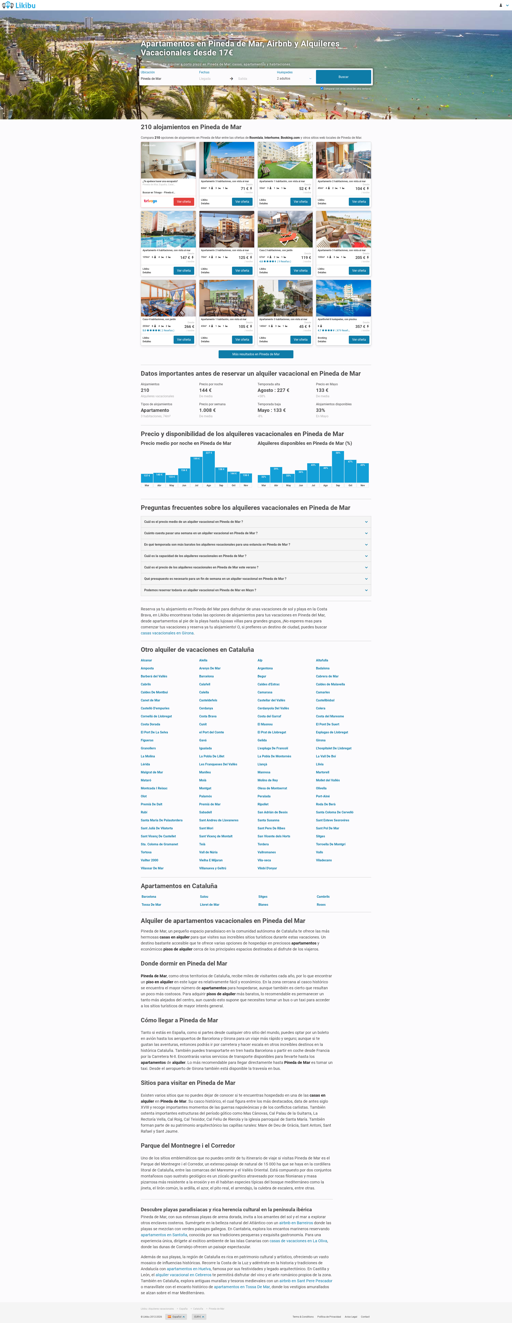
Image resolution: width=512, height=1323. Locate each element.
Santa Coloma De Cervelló (334, 812)
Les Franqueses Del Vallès (218, 764)
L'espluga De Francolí (273, 748)
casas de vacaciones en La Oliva (298, 1240)
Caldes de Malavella (330, 684)
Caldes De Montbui (154, 692)
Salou (204, 897)
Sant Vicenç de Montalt (215, 836)
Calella (204, 692)
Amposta (147, 668)
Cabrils (146, 684)
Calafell (204, 684)
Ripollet (263, 804)
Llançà (262, 764)
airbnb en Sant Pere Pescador (305, 1280)
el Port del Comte (211, 732)
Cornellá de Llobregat (156, 716)
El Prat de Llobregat (272, 732)
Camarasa (265, 692)
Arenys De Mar (210, 668)
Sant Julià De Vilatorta (157, 828)
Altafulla (322, 660)
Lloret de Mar (209, 905)
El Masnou (265, 724)
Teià (202, 844)
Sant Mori (206, 828)
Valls (319, 852)
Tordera (263, 844)
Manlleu (205, 772)
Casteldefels (208, 700)
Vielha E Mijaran (211, 860)
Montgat (205, 788)
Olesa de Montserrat (272, 788)
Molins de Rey (268, 780)
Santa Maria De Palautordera (162, 820)
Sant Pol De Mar (327, 828)
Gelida (262, 740)
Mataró (146, 780)
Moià (202, 780)
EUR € (197, 1316)
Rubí (144, 812)
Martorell (322, 772)
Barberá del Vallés (154, 676)
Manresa (264, 772)
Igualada (205, 748)
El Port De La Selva (154, 732)
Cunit (203, 724)
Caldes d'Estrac (269, 684)
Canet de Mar (150, 700)
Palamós (205, 796)
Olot (144, 796)
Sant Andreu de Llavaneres (218, 820)
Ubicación (148, 72)
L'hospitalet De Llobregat (333, 748)
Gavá (203, 740)
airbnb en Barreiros (296, 1222)
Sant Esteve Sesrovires (332, 820)
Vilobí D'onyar (267, 868)
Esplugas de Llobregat (332, 732)
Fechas (204, 72)
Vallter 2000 (149, 860)
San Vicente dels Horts (274, 836)
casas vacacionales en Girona (167, 633)
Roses (321, 905)
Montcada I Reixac (154, 788)
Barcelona (206, 676)
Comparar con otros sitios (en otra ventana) (347, 88)
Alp (260, 660)
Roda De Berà (326, 804)
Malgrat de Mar (152, 772)
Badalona (323, 668)
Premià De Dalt (151, 804)
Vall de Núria (208, 852)
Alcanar (146, 660)
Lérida (145, 764)
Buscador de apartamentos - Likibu (19, 5)
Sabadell (205, 812)
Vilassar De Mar (152, 868)
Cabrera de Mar (327, 676)
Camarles (323, 692)
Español (177, 1316)
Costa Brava (208, 716)
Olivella (321, 788)
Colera (320, 708)
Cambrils (323, 897)
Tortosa (146, 852)
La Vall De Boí (326, 756)
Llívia (320, 764)
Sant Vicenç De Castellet (158, 836)
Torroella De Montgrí (330, 844)
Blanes (263, 905)
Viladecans (324, 860)
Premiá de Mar (210, 804)
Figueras (147, 740)
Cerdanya (206, 708)
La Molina (148, 756)
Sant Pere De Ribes (271, 828)
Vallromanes (267, 852)
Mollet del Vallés (328, 780)
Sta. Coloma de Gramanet (159, 844)
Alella (203, 660)
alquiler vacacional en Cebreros (183, 1274)
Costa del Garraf (269, 716)
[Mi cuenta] (504, 5)
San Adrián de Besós (273, 812)
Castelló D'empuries (155, 708)
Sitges (320, 836)
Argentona (265, 668)
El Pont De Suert (327, 724)
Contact (365, 1316)
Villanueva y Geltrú (212, 868)
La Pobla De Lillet (211, 756)
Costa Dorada (150, 724)
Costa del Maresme (330, 716)
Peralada (264, 796)
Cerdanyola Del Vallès (273, 708)
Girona (321, 740)
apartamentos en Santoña (164, 1234)
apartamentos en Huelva (189, 1268)
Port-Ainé (323, 796)
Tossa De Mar (151, 905)
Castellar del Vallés (271, 700)
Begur (262, 676)
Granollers (148, 748)
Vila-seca (264, 860)
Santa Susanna (268, 820)
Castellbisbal (325, 700)
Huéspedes (285, 72)
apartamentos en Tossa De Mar (242, 1286)
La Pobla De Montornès (274, 756)
